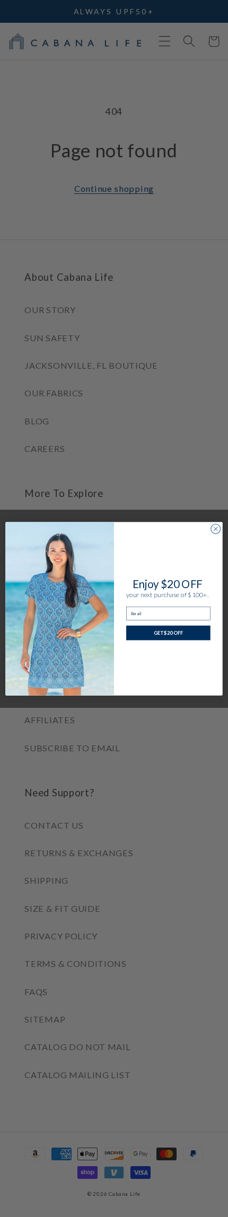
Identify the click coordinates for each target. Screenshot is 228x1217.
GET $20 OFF (168, 632)
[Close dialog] (216, 529)
